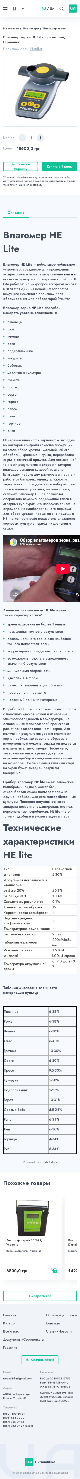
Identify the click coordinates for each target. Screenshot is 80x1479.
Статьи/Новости (59, 1331)
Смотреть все (40, 1296)
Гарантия (10, 1347)
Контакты (53, 1323)
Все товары (31, 28)
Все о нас (11, 1331)
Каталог (9, 1323)
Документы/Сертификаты (23, 1339)
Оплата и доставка (61, 1315)
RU (44, 8)
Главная (9, 1315)
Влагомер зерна (54, 28)
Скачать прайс (42, 1359)
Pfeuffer (36, 48)
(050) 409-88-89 (14, 1414)
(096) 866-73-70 (14, 1418)
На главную (11, 28)
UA (52, 8)
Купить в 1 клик (59, 166)
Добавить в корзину (20, 166)
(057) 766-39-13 (13, 1422)
